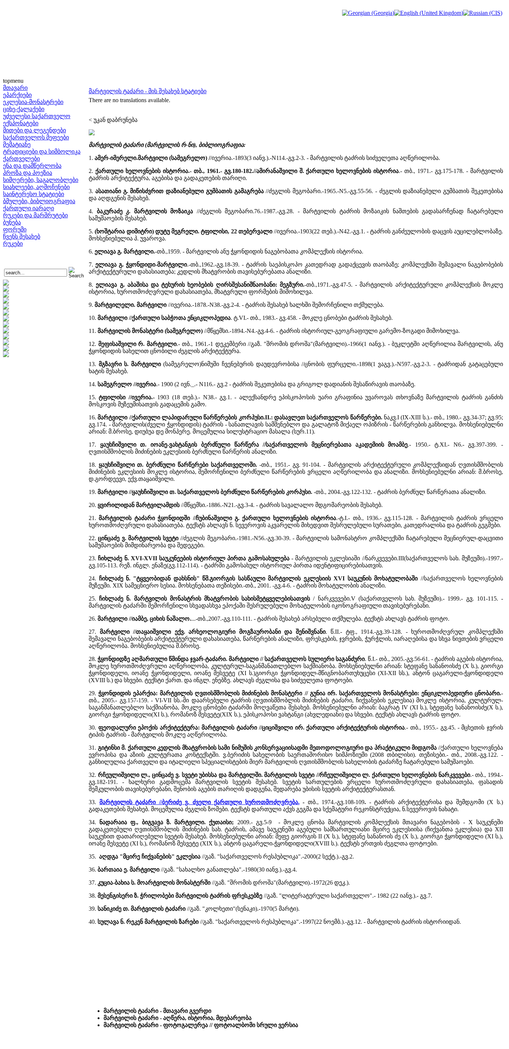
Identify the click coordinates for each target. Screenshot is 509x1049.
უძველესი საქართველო (36, 116)
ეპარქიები (17, 95)
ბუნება (12, 222)
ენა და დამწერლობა (32, 166)
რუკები (13, 243)
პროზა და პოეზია (27, 173)
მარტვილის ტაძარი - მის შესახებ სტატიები (147, 91)
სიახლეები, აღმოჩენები (36, 187)
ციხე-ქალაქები (23, 109)
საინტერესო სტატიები (33, 194)
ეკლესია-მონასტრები (33, 102)
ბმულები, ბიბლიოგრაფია (39, 201)
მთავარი (15, 88)
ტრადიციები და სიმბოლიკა (41, 151)
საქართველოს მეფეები (36, 137)
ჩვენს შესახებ (21, 236)
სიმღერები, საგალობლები (40, 180)
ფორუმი (14, 229)
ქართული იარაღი (28, 208)
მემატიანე (17, 144)
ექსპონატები (20, 123)
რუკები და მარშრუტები (35, 215)
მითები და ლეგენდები (34, 130)
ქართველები (21, 158)
